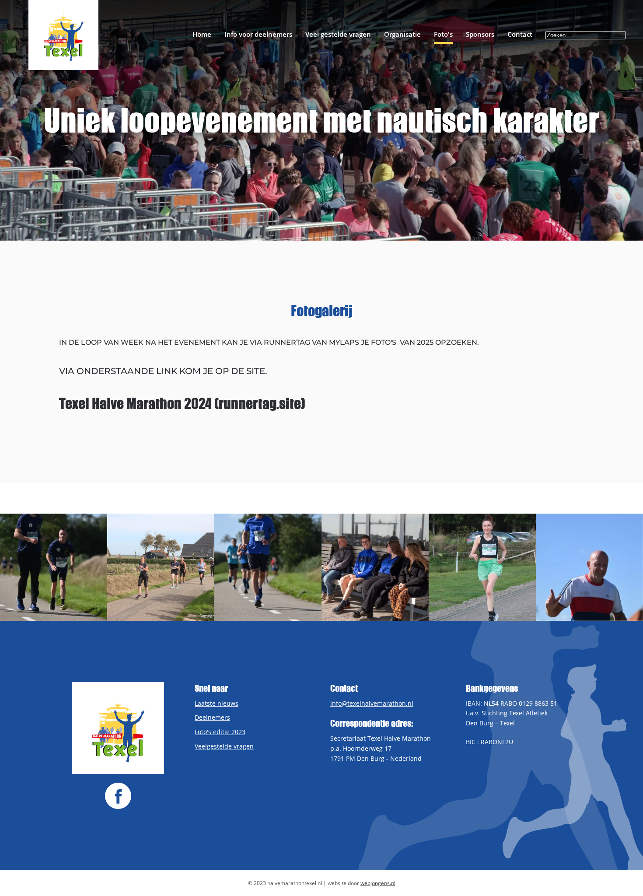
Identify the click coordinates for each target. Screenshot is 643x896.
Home (201, 34)
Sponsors (480, 34)
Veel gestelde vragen (338, 34)
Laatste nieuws (216, 703)
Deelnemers (212, 717)
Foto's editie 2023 (220, 732)
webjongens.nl (377, 883)
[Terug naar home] (63, 35)
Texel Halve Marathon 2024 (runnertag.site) (182, 403)
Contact (519, 34)
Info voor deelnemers (258, 34)
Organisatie (402, 34)
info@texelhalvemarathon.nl (371, 703)
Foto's (443, 34)
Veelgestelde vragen (224, 746)
